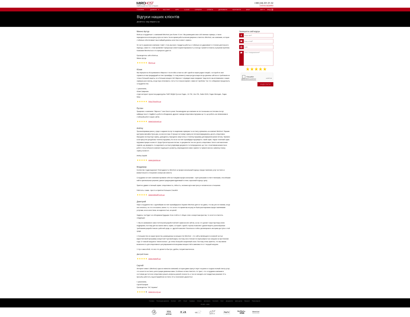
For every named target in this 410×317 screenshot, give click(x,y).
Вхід (269, 10)
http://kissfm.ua (154, 101)
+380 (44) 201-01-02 (263, 2)
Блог (248, 10)
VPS (177, 10)
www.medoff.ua (154, 259)
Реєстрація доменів (163, 301)
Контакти (237, 10)
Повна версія (256, 301)
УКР (261, 10)
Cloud (186, 10)
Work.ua (151, 63)
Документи (229, 301)
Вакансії (247, 301)
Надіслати (265, 84)
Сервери (198, 10)
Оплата (210, 10)
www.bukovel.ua (154, 121)
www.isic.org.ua (154, 292)
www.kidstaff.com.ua (156, 195)
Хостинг (166, 10)
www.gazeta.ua (154, 160)
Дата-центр (238, 301)
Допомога (222, 10)
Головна (140, 10)
